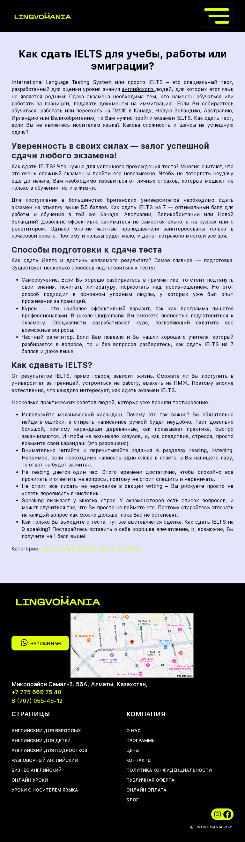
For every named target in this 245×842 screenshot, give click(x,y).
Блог (132, 799)
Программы (141, 740)
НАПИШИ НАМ (45, 643)
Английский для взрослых (46, 730)
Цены (132, 750)
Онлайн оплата (146, 790)
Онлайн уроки (29, 780)
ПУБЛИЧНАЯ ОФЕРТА (150, 780)
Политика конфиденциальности (169, 770)
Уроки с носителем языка (44, 790)
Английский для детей (41, 740)
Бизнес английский (36, 770)
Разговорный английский (44, 760)
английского (138, 89)
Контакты (139, 760)
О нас (133, 730)
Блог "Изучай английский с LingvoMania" (92, 549)
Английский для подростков (49, 750)
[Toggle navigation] (217, 16)
